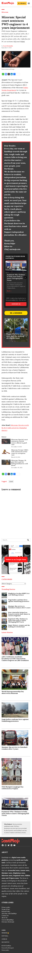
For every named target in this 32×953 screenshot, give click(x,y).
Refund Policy (6, 911)
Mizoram (5, 12)
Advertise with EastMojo (9, 913)
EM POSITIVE (5, 942)
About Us (4, 917)
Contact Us (5, 915)
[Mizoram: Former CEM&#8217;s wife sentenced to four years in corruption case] (6, 452)
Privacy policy (6, 907)
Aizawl (11, 481)
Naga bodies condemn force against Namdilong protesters (18, 600)
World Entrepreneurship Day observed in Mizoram (13, 692)
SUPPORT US (16, 304)
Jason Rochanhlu (8, 46)
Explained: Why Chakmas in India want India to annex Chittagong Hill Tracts (18, 620)
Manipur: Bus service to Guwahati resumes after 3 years (19, 607)
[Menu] (28, 3)
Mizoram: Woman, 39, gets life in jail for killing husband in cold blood (19, 463)
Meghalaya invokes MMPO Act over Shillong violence (19, 594)
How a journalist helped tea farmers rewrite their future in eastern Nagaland (19, 614)
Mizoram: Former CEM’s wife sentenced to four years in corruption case (19, 452)
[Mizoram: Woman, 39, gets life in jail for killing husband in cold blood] (6, 463)
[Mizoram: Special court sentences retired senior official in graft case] (6, 442)
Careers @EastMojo (8, 920)
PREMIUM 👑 (5, 933)
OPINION (4, 939)
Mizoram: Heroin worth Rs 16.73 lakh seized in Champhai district (15, 427)
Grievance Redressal (8, 922)
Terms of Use (6, 909)
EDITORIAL (5, 936)
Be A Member (22, 3)
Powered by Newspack (8, 948)
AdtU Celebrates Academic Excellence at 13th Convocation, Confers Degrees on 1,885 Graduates (15, 658)
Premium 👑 (9, 332)
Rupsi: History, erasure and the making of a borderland (19, 626)
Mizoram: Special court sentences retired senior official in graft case (19, 442)
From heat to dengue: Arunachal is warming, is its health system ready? (15, 336)
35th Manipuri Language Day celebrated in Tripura (12, 788)
